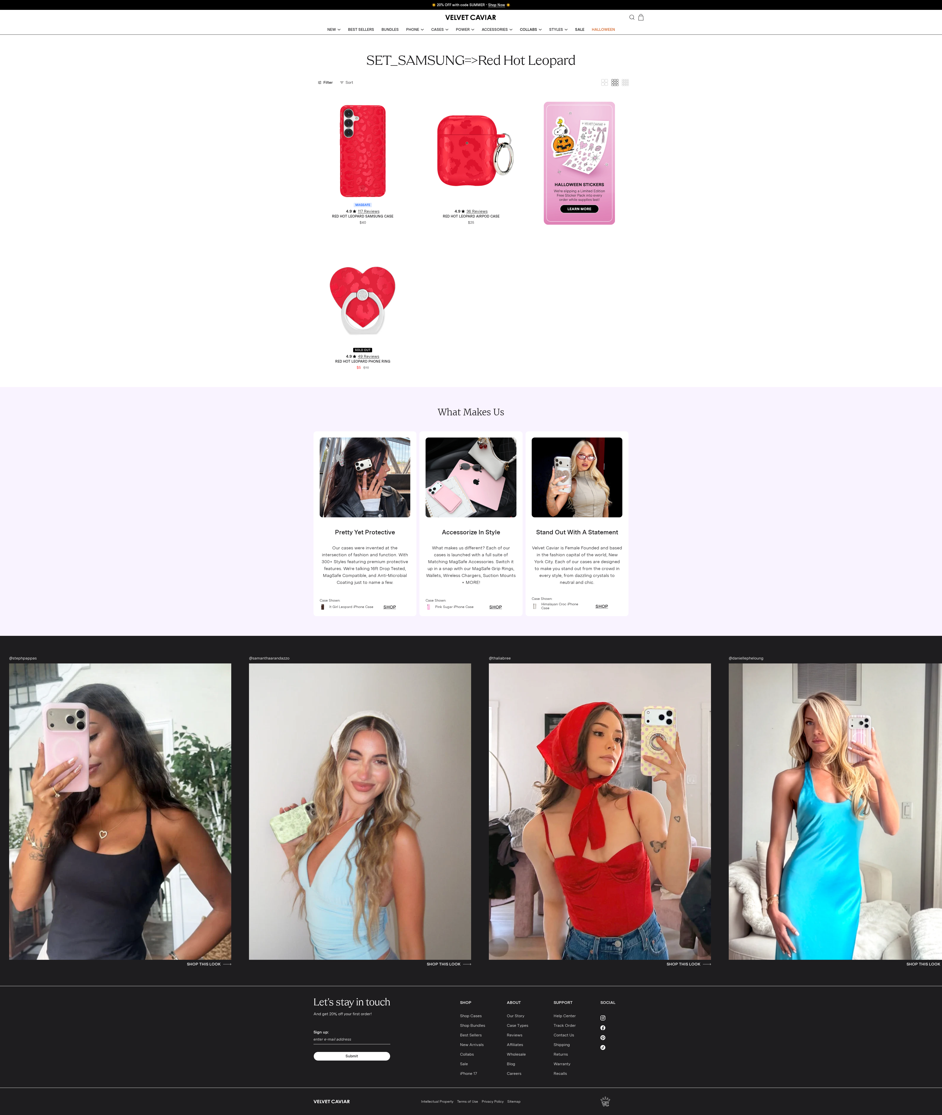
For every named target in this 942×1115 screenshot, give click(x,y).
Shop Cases (471, 1016)
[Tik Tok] (614, 1047)
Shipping (562, 1044)
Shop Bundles (472, 1025)
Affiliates (515, 1044)
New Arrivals (472, 1044)
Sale (464, 1064)
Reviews (514, 1035)
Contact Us (564, 1035)
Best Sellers (471, 1035)
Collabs (467, 1054)
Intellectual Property (437, 1101)
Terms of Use (467, 1101)
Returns (561, 1054)
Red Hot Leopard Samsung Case (362, 216)
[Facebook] (614, 1027)
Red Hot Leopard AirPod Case (471, 216)
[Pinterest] (614, 1037)
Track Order (565, 1025)
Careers (514, 1073)
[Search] (631, 17)
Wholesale (516, 1054)
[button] (334, 30)
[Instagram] (614, 1017)
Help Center (565, 1016)
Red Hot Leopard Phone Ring (362, 361)
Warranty (562, 1064)
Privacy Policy (493, 1101)
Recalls (560, 1073)
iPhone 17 (468, 1073)
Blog (511, 1064)
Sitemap (514, 1101)
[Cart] (641, 17)
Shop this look (41, 964)
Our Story (515, 1016)
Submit (352, 1056)
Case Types (517, 1025)
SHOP (389, 607)
